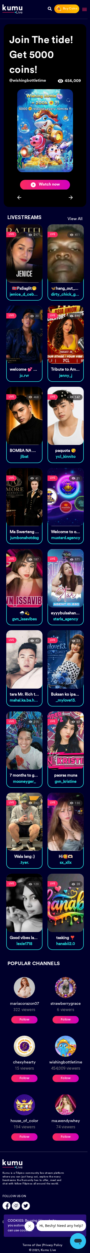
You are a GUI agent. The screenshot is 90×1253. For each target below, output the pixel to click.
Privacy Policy (52, 1245)
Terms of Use (31, 1245)
